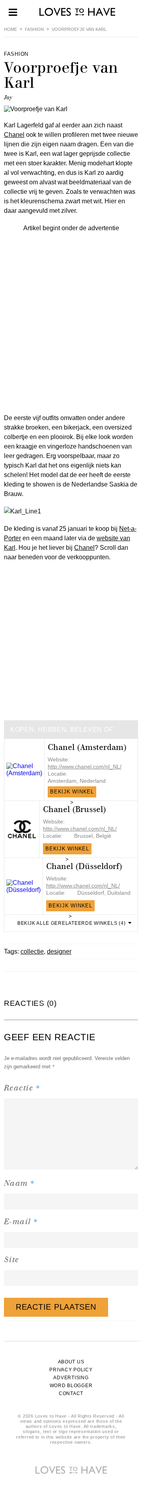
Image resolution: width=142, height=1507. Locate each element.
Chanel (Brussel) (74, 809)
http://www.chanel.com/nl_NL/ (84, 766)
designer (59, 951)
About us (71, 1362)
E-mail (21, 1221)
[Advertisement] (71, 304)
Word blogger (71, 1385)
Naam (19, 1183)
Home (10, 29)
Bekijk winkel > (72, 793)
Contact (71, 1393)
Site (11, 1259)
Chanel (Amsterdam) (87, 747)
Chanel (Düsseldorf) (84, 866)
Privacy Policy (70, 1370)
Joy (8, 97)
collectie (32, 951)
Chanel (14, 134)
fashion (34, 29)
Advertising (70, 1377)
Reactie (22, 1087)
